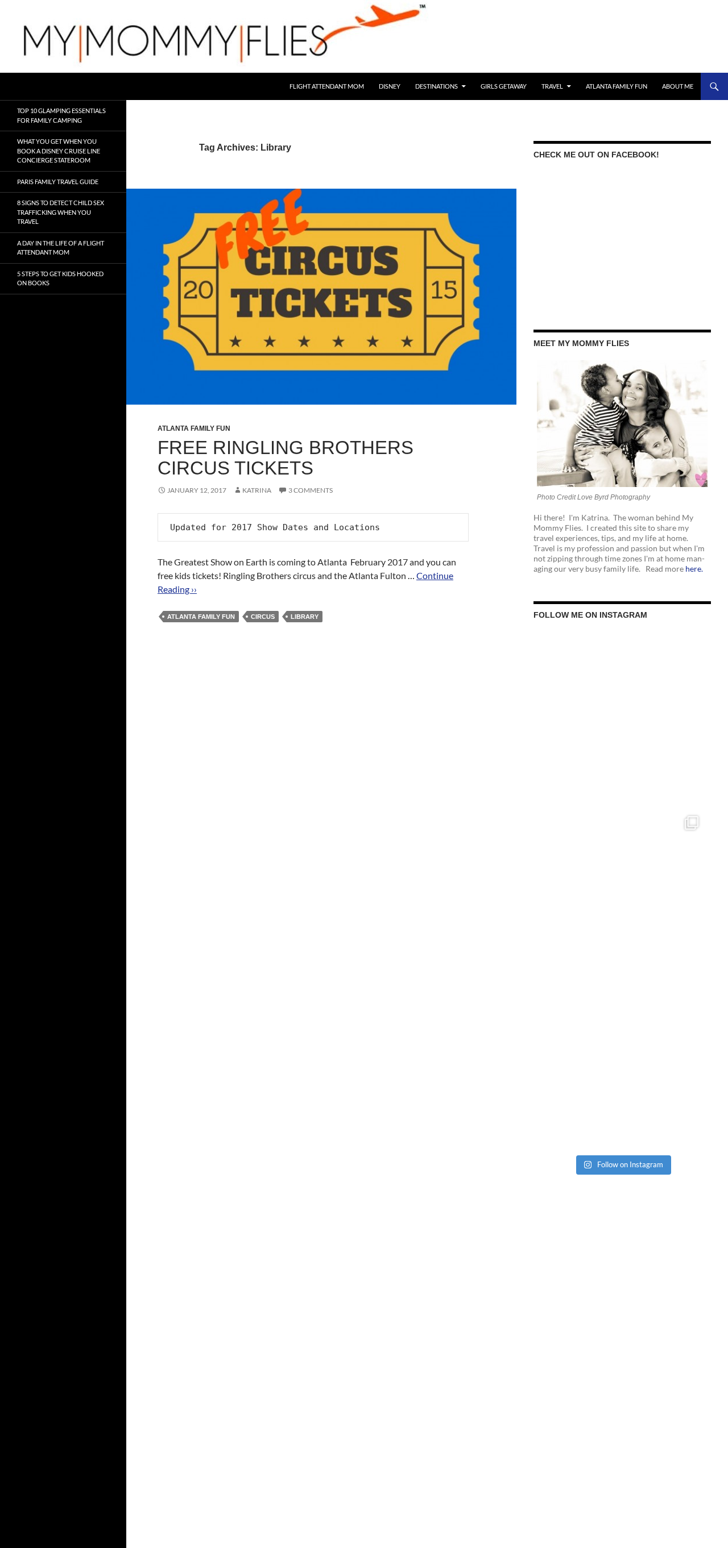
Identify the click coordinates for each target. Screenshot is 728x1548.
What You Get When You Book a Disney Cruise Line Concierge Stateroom (58, 151)
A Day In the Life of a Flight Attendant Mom (60, 247)
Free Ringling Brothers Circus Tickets (285, 457)
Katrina (256, 490)
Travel (552, 86)
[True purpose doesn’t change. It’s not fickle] (622, 1064)
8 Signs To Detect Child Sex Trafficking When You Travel (60, 212)
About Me (677, 86)
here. (694, 568)
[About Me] (622, 423)
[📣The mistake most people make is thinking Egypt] (622, 892)
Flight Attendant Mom (326, 86)
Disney (389, 86)
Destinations (436, 86)
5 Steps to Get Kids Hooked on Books (60, 278)
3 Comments (310, 490)
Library (304, 616)
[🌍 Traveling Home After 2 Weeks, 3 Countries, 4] (622, 721)
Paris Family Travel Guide (57, 181)
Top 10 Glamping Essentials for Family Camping (61, 115)
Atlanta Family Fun (616, 86)
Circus (263, 616)
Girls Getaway (504, 86)
